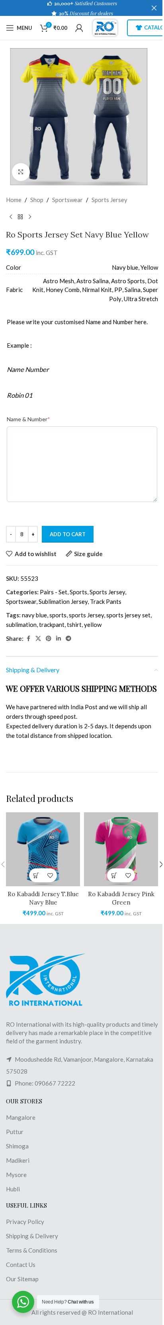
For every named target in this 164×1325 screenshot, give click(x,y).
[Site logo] (105, 27)
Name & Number (28, 419)
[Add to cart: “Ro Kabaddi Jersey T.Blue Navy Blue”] (36, 875)
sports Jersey (86, 615)
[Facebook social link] (28, 638)
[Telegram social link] (68, 638)
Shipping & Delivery (32, 1235)
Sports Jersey (109, 199)
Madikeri (17, 1160)
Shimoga (17, 1146)
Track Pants (105, 601)
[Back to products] (20, 217)
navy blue (34, 615)
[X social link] (38, 638)
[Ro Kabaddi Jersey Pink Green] (121, 849)
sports (57, 615)
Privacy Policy (25, 1221)
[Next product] (30, 217)
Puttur (14, 1131)
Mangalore (20, 1117)
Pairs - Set (53, 591)
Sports (78, 591)
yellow (93, 624)
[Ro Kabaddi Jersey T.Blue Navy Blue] (43, 849)
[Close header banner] (154, 8)
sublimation (21, 624)
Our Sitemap (22, 1278)
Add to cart (68, 534)
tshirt (74, 624)
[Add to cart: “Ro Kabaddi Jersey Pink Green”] (114, 875)
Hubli (13, 1189)
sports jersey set (128, 615)
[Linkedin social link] (58, 638)
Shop (36, 199)
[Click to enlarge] (21, 172)
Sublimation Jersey (63, 601)
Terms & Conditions (31, 1250)
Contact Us (20, 1264)
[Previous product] (11, 217)
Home (13, 199)
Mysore (16, 1174)
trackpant (51, 624)
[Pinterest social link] (48, 638)
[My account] (79, 28)
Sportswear (67, 199)
